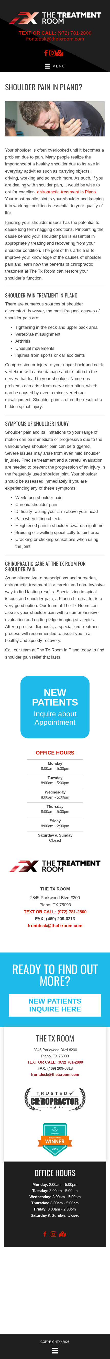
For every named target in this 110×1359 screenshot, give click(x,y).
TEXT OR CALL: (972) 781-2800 (55, 1062)
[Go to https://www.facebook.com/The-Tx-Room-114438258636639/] (45, 54)
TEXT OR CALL (39, 911)
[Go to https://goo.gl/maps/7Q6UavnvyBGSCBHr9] (59, 54)
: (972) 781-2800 (70, 911)
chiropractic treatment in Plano (66, 192)
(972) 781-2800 (55, 33)
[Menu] (55, 1350)
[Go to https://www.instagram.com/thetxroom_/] (52, 54)
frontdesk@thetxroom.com (55, 39)
